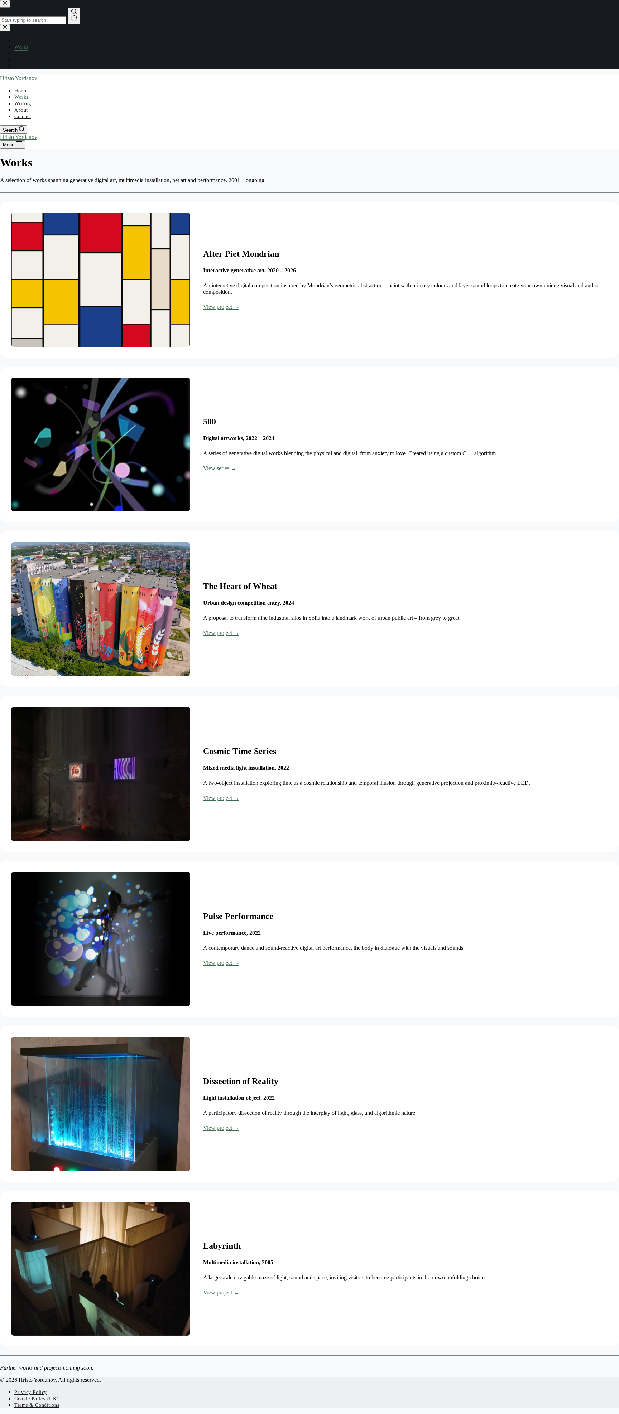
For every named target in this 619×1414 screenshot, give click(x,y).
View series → (219, 468)
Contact (22, 116)
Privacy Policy (30, 1392)
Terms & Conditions (36, 1405)
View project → (221, 307)
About (21, 110)
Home (20, 90)
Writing (22, 103)
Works (21, 97)
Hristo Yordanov (18, 78)
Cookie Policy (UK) (36, 1398)
